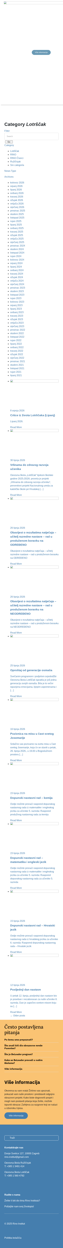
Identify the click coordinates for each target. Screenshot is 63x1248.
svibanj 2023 (17, 312)
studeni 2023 (17, 291)
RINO (13, 154)
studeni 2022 (17, 333)
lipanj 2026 (16, 189)
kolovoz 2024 (17, 259)
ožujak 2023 (16, 319)
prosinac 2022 (17, 330)
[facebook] (5, 1184)
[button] (31, 1040)
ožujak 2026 (16, 200)
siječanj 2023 (17, 326)
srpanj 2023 (16, 305)
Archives (8, 177)
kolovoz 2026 (17, 182)
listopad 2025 (17, 217)
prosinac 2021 (17, 361)
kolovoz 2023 (17, 302)
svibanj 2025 (17, 228)
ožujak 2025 (16, 235)
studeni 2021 (17, 365)
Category (9, 145)
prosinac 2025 (17, 210)
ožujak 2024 (16, 277)
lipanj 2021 (16, 375)
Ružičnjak (15, 161)
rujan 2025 (15, 221)
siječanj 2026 (17, 207)
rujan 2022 (15, 340)
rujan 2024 (15, 256)
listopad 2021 (17, 368)
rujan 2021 (15, 372)
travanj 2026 (16, 196)
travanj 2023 (16, 316)
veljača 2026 (17, 203)
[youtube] (15, 1184)
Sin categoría (17, 165)
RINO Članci (16, 158)
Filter (7, 131)
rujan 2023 (15, 298)
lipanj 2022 (16, 344)
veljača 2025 (17, 238)
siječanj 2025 (17, 242)
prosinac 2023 (17, 288)
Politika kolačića (12, 1238)
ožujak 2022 (16, 354)
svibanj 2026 (17, 193)
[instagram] (10, 1184)
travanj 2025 (16, 231)
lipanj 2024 (16, 266)
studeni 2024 (17, 249)
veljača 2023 (17, 323)
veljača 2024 (17, 281)
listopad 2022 (17, 337)
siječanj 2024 (17, 284)
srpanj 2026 (16, 186)
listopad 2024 (17, 252)
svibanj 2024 (17, 270)
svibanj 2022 (17, 347)
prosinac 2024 (17, 245)
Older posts (17, 1015)
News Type (10, 171)
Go (9, 142)
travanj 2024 (16, 273)
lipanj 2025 (16, 224)
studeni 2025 (17, 214)
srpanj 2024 (16, 263)
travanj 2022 (16, 351)
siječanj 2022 (17, 358)
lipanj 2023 (16, 309)
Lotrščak (14, 151)
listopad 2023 (17, 295)
